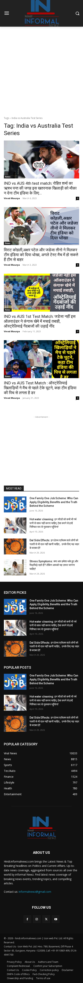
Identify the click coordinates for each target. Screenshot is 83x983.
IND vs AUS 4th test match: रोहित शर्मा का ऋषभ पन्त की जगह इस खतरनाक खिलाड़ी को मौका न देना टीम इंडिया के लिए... (40, 188)
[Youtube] (55, 919)
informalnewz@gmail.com (35, 891)
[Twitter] (46, 919)
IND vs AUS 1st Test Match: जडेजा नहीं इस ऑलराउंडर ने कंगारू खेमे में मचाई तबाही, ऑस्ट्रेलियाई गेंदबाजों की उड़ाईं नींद (39, 321)
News (7, 176)
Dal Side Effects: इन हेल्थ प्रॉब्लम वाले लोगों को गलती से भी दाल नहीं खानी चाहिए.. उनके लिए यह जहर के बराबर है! (54, 544)
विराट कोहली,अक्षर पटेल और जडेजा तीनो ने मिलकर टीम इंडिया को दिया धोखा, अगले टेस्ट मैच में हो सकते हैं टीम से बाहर (41, 255)
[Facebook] (27, 919)
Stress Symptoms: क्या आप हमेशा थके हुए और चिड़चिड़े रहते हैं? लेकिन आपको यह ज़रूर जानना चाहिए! (54, 565)
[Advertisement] (41, 70)
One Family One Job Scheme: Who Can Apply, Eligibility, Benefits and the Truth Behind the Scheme (54, 502)
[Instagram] (37, 919)
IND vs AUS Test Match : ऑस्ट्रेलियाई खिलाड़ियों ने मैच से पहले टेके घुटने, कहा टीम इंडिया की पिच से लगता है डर (40, 388)
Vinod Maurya (12, 198)
